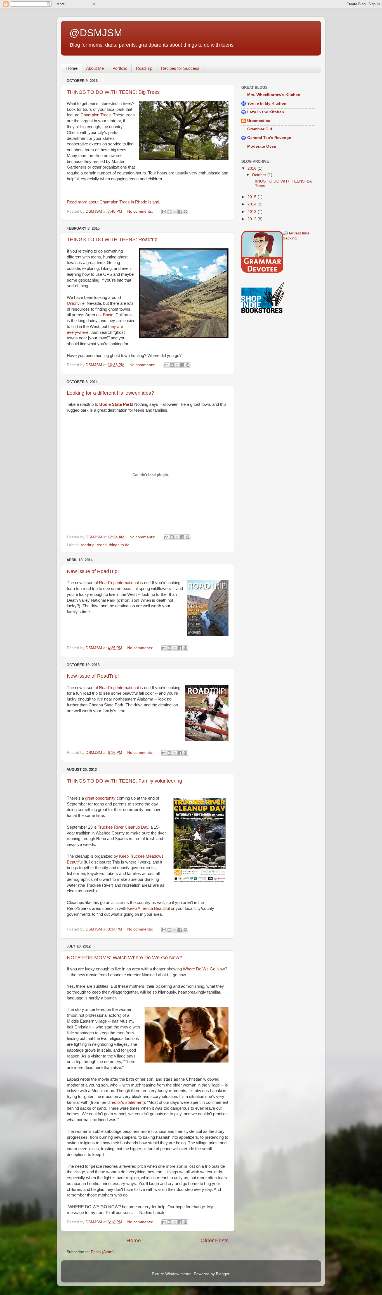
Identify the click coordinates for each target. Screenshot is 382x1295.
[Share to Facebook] (180, 211)
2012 (252, 219)
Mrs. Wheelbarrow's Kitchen (273, 95)
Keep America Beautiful (148, 908)
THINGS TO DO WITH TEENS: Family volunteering (124, 781)
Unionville (75, 303)
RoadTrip (144, 68)
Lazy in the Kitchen (265, 112)
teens (102, 545)
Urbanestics (258, 121)
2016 (252, 168)
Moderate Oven (261, 146)
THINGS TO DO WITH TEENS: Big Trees (113, 92)
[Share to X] (175, 211)
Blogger (222, 1274)
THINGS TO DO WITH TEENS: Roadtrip (112, 239)
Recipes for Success (180, 68)
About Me (95, 68)
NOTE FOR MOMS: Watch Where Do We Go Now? (124, 957)
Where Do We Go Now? (205, 969)
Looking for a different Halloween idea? (110, 393)
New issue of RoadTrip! (93, 571)
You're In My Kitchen (266, 103)
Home (71, 68)
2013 (252, 212)
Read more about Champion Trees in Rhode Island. (113, 202)
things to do (119, 545)
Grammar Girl (259, 129)
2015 (252, 197)
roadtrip (88, 545)
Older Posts (215, 1240)
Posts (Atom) (102, 1252)
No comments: (140, 211)
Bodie (108, 315)
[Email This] (164, 211)
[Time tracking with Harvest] (299, 238)
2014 (252, 204)
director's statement (125, 1102)
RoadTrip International (119, 582)
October (259, 175)
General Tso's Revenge (269, 138)
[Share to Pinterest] (185, 211)
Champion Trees (96, 115)
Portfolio (119, 68)
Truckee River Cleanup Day (123, 827)
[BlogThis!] (169, 211)
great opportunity (100, 798)
